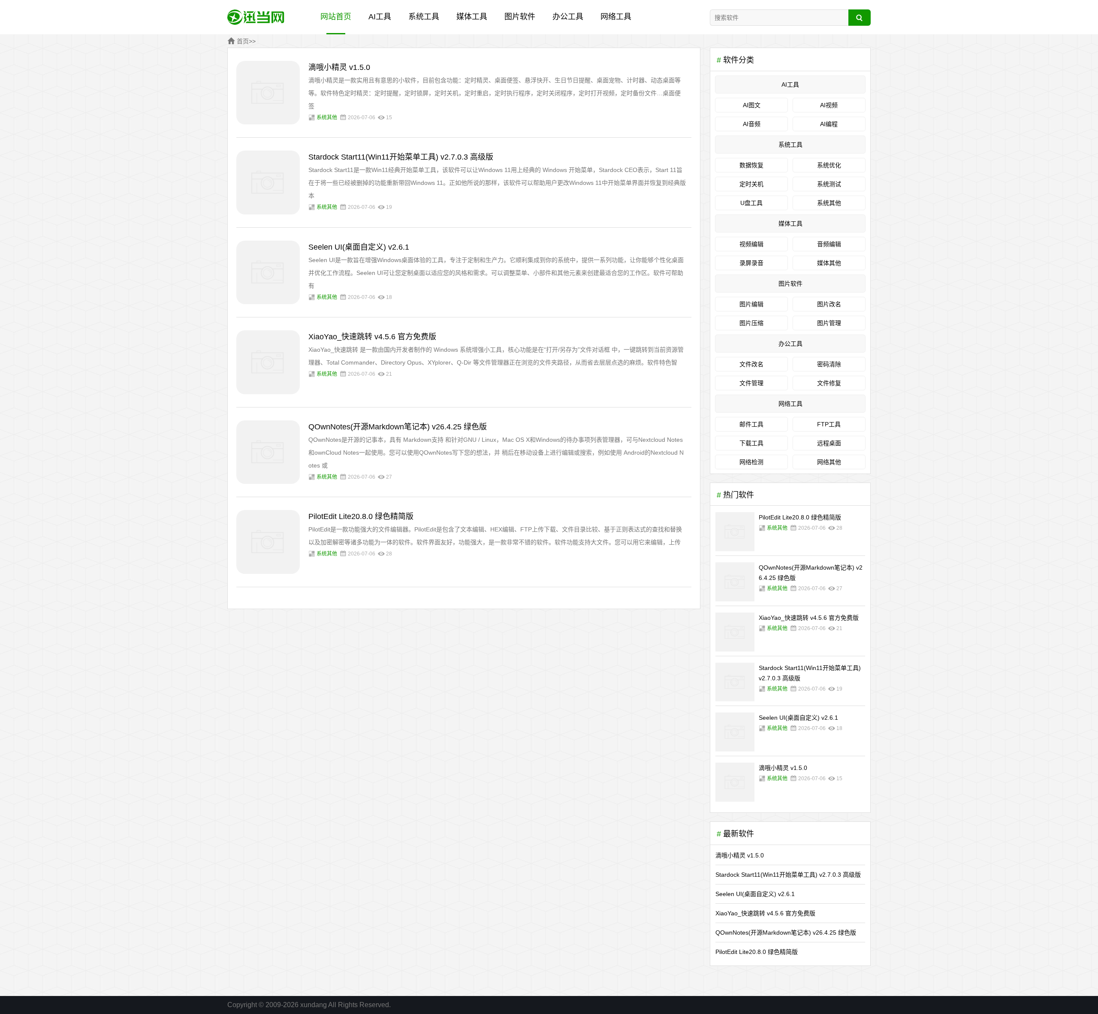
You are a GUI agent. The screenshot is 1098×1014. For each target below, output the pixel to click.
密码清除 (829, 364)
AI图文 (751, 105)
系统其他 (327, 118)
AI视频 (829, 105)
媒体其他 (829, 263)
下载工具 (751, 443)
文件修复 (829, 383)
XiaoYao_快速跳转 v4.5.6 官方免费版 (372, 336)
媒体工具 (471, 16)
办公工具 (567, 16)
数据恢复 (751, 165)
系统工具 (423, 16)
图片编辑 (751, 304)
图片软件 (519, 16)
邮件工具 (751, 424)
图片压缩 (751, 323)
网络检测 (751, 462)
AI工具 (379, 16)
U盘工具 (751, 202)
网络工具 (615, 16)
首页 (243, 41)
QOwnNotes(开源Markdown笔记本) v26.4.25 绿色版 (397, 426)
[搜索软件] (859, 17)
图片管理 (829, 323)
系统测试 (829, 184)
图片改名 (829, 304)
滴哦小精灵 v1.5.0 (339, 67)
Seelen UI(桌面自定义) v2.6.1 (358, 247)
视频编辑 (751, 244)
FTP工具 (829, 424)
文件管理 (751, 383)
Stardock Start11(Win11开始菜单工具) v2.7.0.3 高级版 (400, 157)
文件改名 (751, 364)
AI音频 (751, 124)
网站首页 (335, 16)
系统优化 (829, 165)
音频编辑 (829, 244)
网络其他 (829, 462)
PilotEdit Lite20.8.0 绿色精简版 (360, 516)
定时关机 (751, 184)
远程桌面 (829, 443)
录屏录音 (751, 263)
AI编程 (829, 124)
